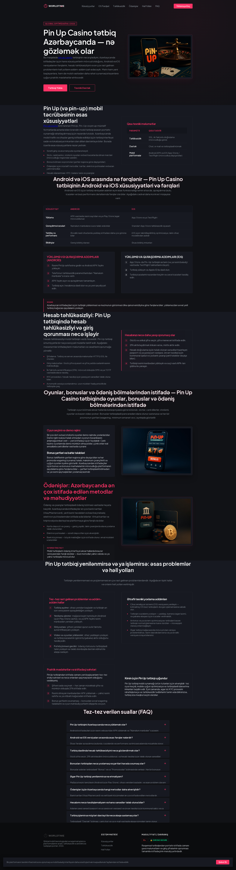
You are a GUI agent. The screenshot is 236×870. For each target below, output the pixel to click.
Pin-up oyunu (50, 125)
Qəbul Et (223, 862)
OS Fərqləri (103, 6)
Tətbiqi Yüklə (55, 87)
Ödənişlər (133, 6)
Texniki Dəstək (82, 87)
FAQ (157, 6)
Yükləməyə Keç (183, 6)
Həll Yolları (146, 6)
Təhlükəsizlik (119, 6)
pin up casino (65, 57)
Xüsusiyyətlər (88, 6)
